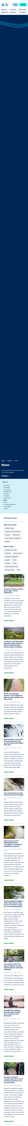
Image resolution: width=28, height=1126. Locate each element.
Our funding (7, 487)
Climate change (9, 528)
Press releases (7, 506)
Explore (4, 476)
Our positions (7, 489)
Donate (23, 4)
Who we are (7, 485)
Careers (6, 508)
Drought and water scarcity (12, 531)
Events (5, 502)
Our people (6, 496)
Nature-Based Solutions (11, 566)
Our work (13, 9)
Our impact (6, 494)
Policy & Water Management (13, 538)
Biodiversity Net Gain (11, 550)
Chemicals (8, 553)
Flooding (7, 535)
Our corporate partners (10, 504)
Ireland (15, 563)
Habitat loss (16, 535)
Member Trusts (8, 491)
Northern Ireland (9, 570)
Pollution (7, 541)
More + (19, 570)
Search (23, 12)
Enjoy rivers (4, 12)
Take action (22, 9)
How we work (7, 498)
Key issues (13, 12)
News (5, 500)
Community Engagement (11, 556)
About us (4, 9)
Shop (15, 4)
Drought (7, 560)
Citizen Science (18, 553)
